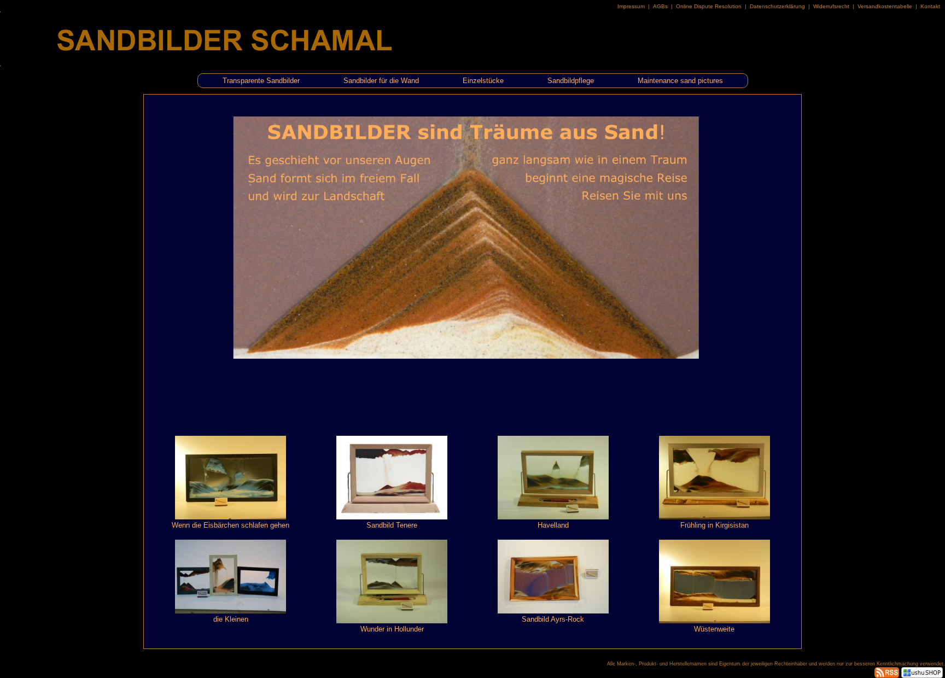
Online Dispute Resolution (708, 6)
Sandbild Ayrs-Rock (553, 619)
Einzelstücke (483, 81)
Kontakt (930, 6)
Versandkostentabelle (885, 6)
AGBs (660, 6)
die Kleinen (230, 619)
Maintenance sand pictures (680, 81)
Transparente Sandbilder (261, 81)
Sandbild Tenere (391, 525)
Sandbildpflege (570, 81)
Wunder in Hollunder (392, 629)
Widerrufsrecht (831, 6)
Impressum (631, 6)
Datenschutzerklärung (777, 6)
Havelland (553, 525)
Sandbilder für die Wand (381, 81)
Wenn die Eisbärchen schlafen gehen (230, 525)
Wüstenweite (714, 629)
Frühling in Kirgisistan (714, 525)
